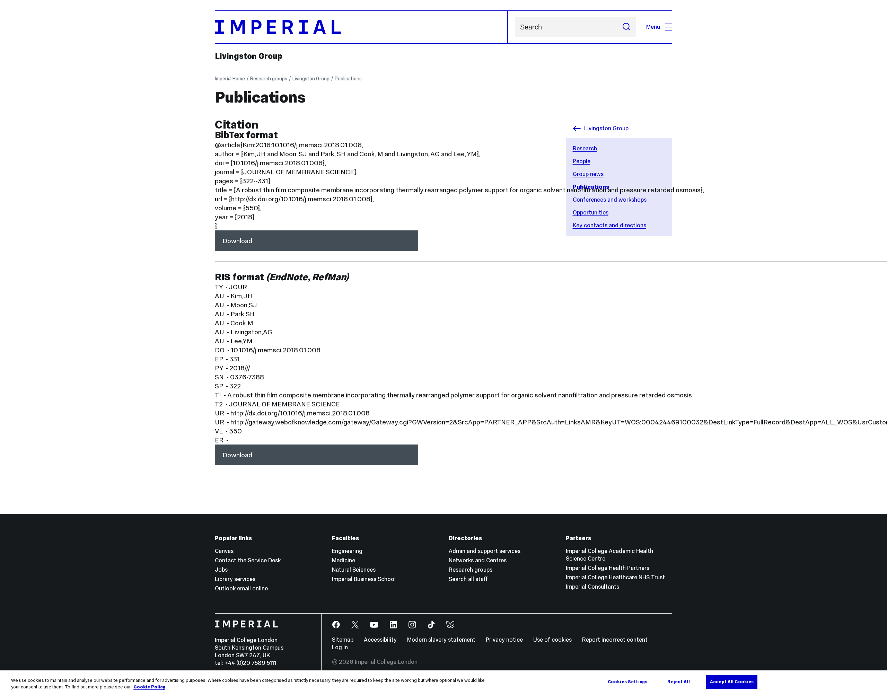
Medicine (343, 560)
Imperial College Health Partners (607, 568)
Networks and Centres (478, 560)
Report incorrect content (615, 639)
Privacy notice (504, 639)
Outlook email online (241, 588)
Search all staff (468, 579)
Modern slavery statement (441, 639)
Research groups (268, 79)
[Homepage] (361, 27)
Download (237, 241)
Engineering (347, 551)
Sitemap (342, 639)
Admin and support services (484, 551)
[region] (443, 682)
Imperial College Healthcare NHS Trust (615, 577)
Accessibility (380, 639)
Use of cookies (552, 639)
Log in (340, 647)
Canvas (224, 551)
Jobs (221, 569)
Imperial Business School (364, 579)
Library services (235, 579)
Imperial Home (230, 79)
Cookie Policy (149, 687)
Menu (653, 26)
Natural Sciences (354, 569)
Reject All (678, 682)
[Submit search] (626, 27)
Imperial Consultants (592, 586)
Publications (348, 79)
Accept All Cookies (732, 682)
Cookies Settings (627, 682)
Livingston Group (248, 56)
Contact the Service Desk (248, 560)
